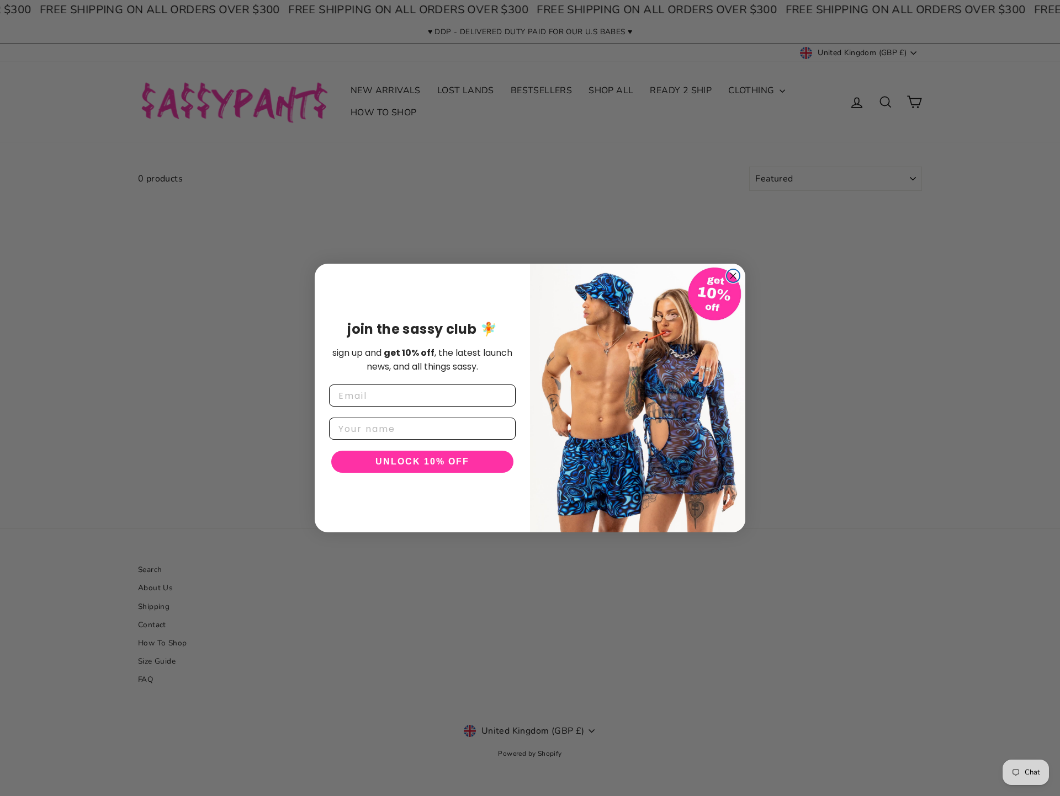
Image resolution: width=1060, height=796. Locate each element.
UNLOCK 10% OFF (422, 461)
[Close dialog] (733, 275)
